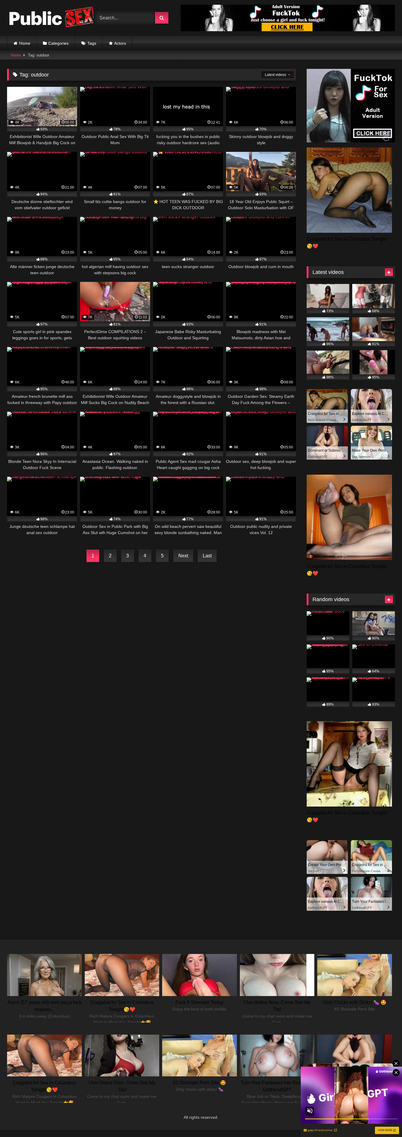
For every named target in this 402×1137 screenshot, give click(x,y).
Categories (58, 43)
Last (207, 555)
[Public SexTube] (51, 18)
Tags (91, 43)
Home (24, 43)
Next (183, 555)
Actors (120, 43)
